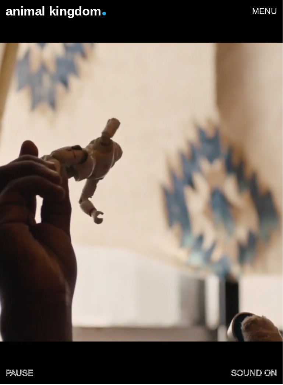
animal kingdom (53, 11)
